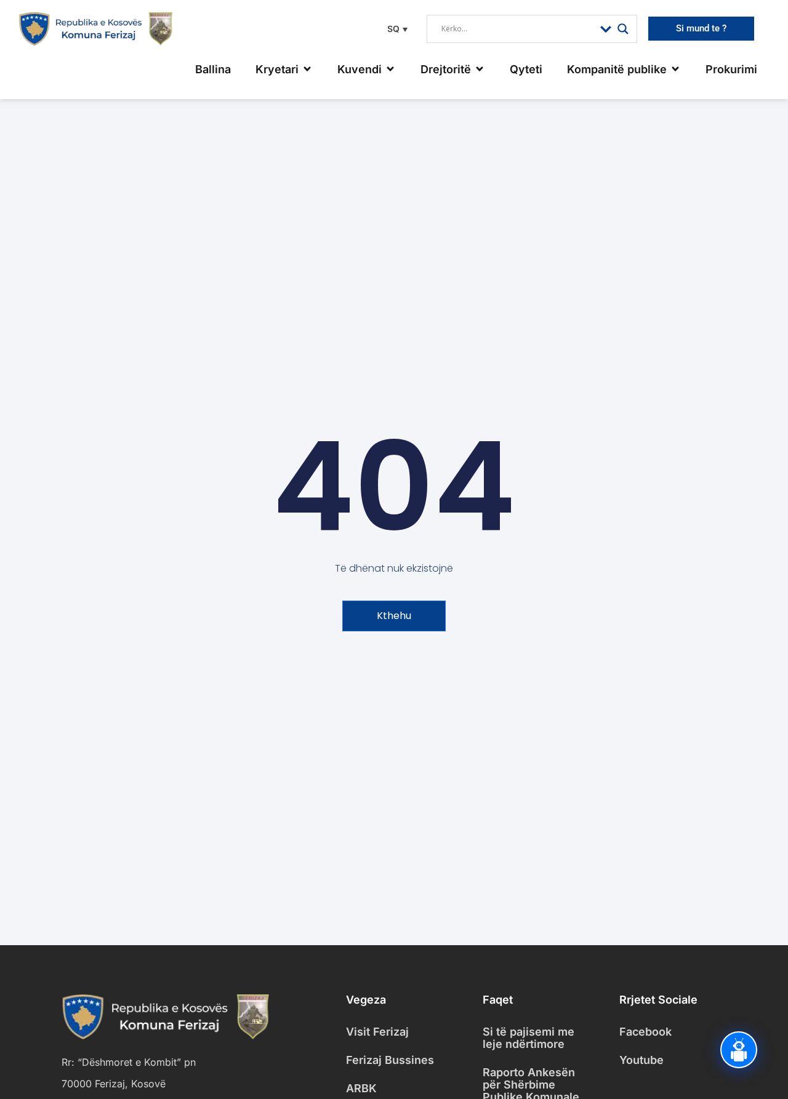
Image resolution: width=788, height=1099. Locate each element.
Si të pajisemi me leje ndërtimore (528, 1037)
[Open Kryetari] (307, 69)
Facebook (645, 1031)
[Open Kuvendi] (390, 69)
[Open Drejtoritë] (479, 69)
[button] (395, 28)
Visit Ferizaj (377, 1031)
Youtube (641, 1059)
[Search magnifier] (623, 29)
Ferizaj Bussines (390, 1059)
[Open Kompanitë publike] (675, 69)
